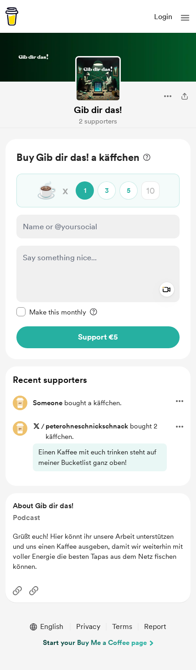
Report (155, 626)
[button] (185, 17)
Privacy (88, 626)
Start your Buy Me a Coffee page (95, 643)
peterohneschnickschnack (87, 426)
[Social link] (17, 590)
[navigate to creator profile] (98, 79)
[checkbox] (51, 312)
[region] (98, 249)
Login (163, 16)
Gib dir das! (98, 109)
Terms (122, 626)
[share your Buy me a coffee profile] (185, 96)
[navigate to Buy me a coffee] (11, 16)
